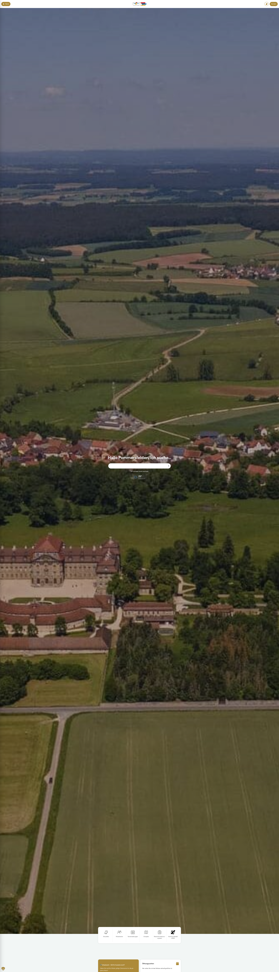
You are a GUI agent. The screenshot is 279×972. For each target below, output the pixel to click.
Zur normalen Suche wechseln (139, 471)
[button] (139, 477)
